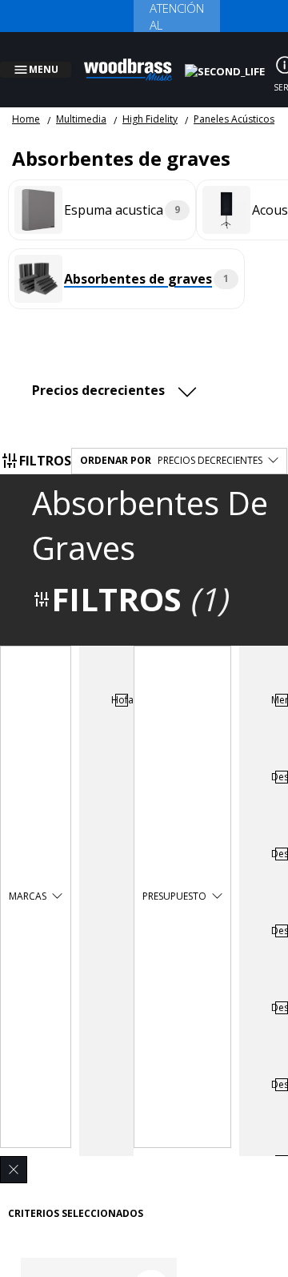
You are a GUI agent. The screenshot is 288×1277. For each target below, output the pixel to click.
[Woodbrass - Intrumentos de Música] (137, 60)
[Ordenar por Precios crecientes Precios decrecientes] (118, 371)
